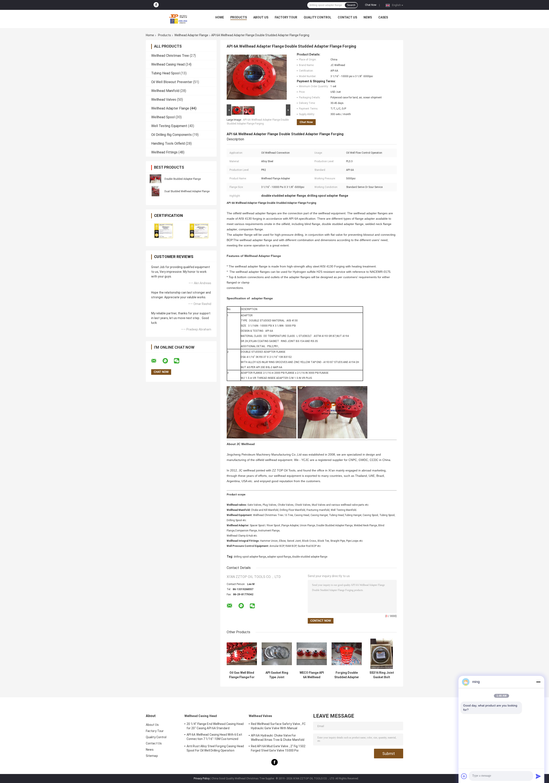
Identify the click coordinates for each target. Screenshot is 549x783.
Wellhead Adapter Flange (191, 35)
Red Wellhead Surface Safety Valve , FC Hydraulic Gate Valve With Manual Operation (278, 726)
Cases (383, 17)
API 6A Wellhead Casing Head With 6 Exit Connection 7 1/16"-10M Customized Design (214, 737)
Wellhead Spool (163, 117)
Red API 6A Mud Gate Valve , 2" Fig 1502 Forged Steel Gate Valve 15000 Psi (278, 748)
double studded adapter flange (309, 556)
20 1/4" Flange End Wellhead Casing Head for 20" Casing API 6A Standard (215, 726)
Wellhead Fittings (164, 152)
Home (219, 17)
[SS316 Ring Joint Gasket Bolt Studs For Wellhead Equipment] (382, 654)
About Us (260, 17)
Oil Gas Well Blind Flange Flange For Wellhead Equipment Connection (242, 675)
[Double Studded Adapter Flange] (155, 179)
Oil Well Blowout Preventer (171, 82)
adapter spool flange (279, 556)
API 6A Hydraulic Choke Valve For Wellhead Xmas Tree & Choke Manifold (278, 737)
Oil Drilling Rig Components (171, 135)
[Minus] (538, 681)
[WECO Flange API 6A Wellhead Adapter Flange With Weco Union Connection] (312, 654)
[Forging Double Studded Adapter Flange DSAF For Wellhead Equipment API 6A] (347, 654)
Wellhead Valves (163, 100)
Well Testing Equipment (169, 126)
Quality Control (317, 17)
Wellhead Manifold (165, 91)
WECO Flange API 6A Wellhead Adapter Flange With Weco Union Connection (312, 675)
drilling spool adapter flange (250, 556)
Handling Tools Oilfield (168, 143)
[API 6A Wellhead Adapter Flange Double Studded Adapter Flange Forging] (257, 78)
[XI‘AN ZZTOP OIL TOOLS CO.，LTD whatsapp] (168, 361)
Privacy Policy (202, 778)
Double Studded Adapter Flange (182, 178)
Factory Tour (286, 17)
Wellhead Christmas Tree (170, 56)
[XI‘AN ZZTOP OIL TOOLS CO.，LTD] (178, 18)
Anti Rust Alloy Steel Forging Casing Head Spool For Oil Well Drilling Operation (215, 748)
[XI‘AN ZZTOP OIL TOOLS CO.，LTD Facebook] (156, 5)
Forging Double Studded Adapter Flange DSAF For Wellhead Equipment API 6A (346, 675)
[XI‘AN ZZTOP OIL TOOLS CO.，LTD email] (156, 361)
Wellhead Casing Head (168, 64)
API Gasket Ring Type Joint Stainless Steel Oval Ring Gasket (277, 675)
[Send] (538, 776)
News (367, 17)
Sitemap (152, 756)
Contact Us (347, 17)
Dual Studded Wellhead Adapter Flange (187, 191)
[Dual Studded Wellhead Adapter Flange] (155, 191)
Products (238, 17)
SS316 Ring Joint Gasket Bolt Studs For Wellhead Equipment (382, 675)
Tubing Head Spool (165, 73)
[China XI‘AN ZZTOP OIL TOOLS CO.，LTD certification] (163, 230)
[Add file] (464, 776)
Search (351, 5)
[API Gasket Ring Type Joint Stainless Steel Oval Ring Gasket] (277, 654)
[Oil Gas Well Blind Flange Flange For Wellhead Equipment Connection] (242, 654)
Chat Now (370, 4)
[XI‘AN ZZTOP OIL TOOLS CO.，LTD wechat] (179, 361)
